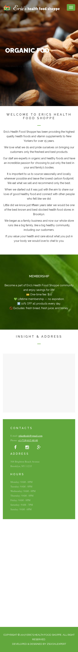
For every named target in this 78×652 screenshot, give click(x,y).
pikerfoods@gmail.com (30, 435)
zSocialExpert (56, 643)
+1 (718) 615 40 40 (28, 440)
